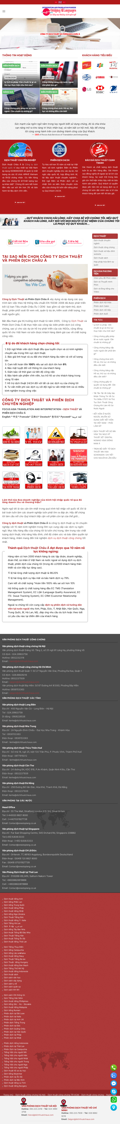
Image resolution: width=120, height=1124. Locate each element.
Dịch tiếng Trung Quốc (14, 905)
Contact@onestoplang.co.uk (22, 823)
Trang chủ (8, 1095)
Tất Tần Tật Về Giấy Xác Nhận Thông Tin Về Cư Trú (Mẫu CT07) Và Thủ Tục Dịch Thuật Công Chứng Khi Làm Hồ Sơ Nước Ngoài (104, 401)
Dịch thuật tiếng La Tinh (15, 1083)
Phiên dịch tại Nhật (12, 1038)
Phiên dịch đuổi (101, 314)
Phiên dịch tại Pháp (12, 1035)
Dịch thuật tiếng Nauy (14, 956)
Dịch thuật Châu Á (36, 547)
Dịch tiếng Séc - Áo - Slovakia (17, 1004)
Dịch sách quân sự (12, 986)
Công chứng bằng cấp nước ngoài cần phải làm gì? (20, 83)
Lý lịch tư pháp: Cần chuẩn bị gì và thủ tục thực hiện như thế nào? (104, 328)
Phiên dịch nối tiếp (102, 310)
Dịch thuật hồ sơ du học (15, 1070)
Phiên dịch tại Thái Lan (14, 1046)
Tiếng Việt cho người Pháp (16, 1067)
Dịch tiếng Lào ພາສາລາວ (15, 953)
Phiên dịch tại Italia (12, 1016)
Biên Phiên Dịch (11, 65)
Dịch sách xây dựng (13, 980)
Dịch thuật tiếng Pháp (14, 908)
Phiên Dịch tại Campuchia (15, 1049)
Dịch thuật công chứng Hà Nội (30, 1095)
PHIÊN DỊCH (99, 298)
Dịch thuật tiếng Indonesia (16, 971)
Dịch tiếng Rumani (12, 1010)
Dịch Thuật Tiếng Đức (14, 917)
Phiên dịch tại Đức (12, 1025)
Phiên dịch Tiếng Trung (14, 1022)
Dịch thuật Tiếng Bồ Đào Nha (17, 932)
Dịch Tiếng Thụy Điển (13, 947)
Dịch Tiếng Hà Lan (12, 923)
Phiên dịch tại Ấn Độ (13, 1077)
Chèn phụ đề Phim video (105, 278)
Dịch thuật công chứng (104, 247)
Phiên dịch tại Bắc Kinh (14, 1080)
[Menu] (4, 11)
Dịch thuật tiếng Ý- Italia (15, 920)
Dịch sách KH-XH (11, 990)
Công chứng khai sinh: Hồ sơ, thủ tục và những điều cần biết (19, 110)
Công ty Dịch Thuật (13, 299)
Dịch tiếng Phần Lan (13, 902)
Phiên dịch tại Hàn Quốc (15, 1032)
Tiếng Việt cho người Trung (16, 1061)
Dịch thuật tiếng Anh (13, 899)
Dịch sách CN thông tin (14, 995)
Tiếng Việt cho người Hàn (15, 1055)
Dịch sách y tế (10, 984)
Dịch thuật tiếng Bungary (15, 1086)
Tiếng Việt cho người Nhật (16, 1058)
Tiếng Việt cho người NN (15, 1052)
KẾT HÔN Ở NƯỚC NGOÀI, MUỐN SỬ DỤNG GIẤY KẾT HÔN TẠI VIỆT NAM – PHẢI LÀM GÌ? (103, 420)
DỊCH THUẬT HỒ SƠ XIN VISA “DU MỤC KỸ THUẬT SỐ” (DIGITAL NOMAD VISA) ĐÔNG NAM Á (105, 437)
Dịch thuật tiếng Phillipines (16, 1001)
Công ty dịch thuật (12, 523)
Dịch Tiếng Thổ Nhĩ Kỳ (14, 968)
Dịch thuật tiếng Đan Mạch (16, 965)
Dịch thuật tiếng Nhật (14, 911)
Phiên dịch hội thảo (102, 302)
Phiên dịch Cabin (101, 306)
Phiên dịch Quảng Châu (14, 1029)
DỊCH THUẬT (70, 409)
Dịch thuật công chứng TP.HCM (63, 1095)
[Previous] (6, 34)
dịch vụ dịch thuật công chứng (65, 538)
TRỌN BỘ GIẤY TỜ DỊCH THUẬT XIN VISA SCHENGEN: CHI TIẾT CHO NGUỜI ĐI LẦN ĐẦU (105, 453)
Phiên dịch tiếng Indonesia (16, 1043)
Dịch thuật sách (101, 258)
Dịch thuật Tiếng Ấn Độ (14, 938)
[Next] (113, 34)
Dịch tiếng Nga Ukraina (14, 914)
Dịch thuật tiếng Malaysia (15, 1007)
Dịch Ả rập (9, 926)
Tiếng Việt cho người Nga (15, 1064)
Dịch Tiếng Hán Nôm (13, 998)
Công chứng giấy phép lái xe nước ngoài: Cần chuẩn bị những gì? (104, 339)
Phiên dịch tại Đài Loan (14, 1013)
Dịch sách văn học (12, 977)
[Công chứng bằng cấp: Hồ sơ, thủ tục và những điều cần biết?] (59, 87)
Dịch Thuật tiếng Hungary (16, 962)
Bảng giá (46, 65)
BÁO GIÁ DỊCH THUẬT (96, 160)
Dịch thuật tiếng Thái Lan (15, 941)
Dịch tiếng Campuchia (14, 950)
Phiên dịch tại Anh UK (14, 1019)
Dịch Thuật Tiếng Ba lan (14, 959)
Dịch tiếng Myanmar (13, 1074)
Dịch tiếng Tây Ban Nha (14, 929)
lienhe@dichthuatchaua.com (22, 720)
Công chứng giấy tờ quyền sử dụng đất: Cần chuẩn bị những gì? (105, 385)
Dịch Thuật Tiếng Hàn (14, 935)
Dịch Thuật (77, 320)
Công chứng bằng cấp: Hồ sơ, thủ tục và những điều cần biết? (57, 109)
